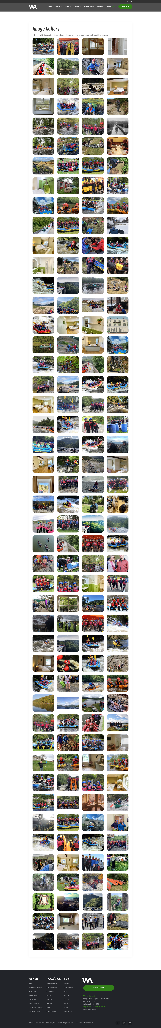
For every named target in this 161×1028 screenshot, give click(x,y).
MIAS (48, 1007)
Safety (66, 995)
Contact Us (68, 1012)
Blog (65, 992)
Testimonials (68, 988)
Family (48, 995)
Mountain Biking (34, 1012)
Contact (108, 6)
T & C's (66, 999)
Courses (76, 6)
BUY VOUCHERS (98, 988)
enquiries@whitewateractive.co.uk (94, 1007)
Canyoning (32, 999)
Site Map (79, 1023)
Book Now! (125, 6)
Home (50, 6)
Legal (66, 1007)
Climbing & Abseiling (36, 1007)
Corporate (49, 992)
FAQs (66, 1003)
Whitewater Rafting (35, 988)
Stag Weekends (51, 983)
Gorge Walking (34, 995)
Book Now (115, 6)
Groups (67, 6)
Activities (57, 6)
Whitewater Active (89, 996)
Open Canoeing (34, 1003)
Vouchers (100, 6)
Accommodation (89, 6)
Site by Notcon (88, 1023)
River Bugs (32, 992)
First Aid (49, 1003)
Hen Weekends (51, 988)
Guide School (51, 1012)
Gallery (66, 983)
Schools (49, 999)
